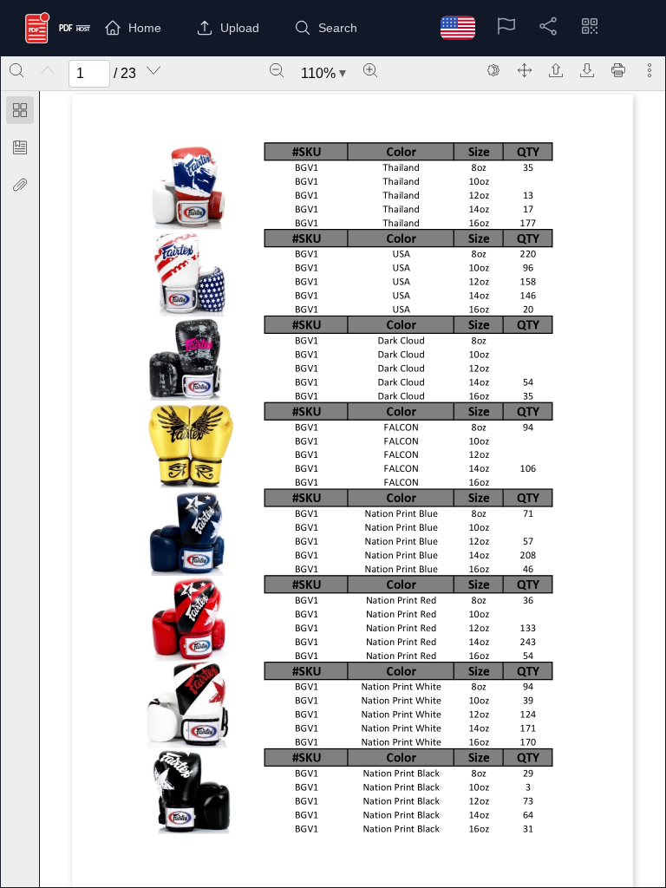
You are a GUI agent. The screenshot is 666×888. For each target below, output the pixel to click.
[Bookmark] (20, 147)
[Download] (587, 70)
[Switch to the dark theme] (493, 70)
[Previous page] (48, 70)
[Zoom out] (277, 70)
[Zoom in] (370, 70)
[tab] (20, 113)
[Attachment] (20, 185)
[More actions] (649, 70)
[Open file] (556, 70)
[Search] (16, 70)
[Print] (618, 70)
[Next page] (153, 70)
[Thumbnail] (20, 110)
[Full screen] (525, 70)
